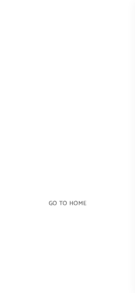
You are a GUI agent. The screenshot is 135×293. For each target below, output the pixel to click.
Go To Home (67, 203)
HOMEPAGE (67, 180)
